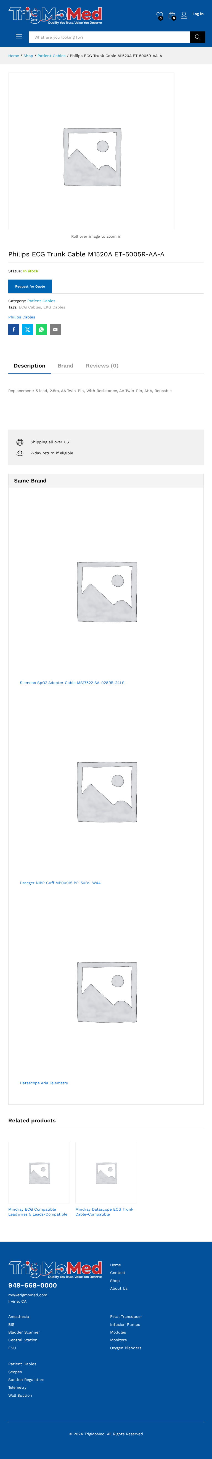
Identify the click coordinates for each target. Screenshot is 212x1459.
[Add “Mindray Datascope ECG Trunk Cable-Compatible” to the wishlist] (112, 1200)
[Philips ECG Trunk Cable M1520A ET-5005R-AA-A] (13, 329)
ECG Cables (30, 307)
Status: (15, 271)
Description (29, 365)
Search (197, 37)
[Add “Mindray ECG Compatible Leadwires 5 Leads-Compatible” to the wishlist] (45, 1200)
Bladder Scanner (24, 1332)
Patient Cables (41, 301)
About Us (119, 1288)
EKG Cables (54, 307)
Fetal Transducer (126, 1316)
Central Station (23, 1340)
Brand (65, 365)
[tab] (29, 368)
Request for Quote (30, 286)
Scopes (15, 1372)
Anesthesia (18, 1316)
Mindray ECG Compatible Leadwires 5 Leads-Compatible (37, 1211)
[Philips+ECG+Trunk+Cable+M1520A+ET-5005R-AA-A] (27, 329)
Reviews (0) (102, 365)
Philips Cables (21, 317)
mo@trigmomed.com (27, 1295)
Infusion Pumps (125, 1324)
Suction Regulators (26, 1379)
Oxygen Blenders (125, 1348)
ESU (12, 1348)
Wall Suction (20, 1395)
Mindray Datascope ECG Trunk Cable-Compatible (104, 1211)
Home (115, 1265)
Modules (118, 1332)
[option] (39, 1184)
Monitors (118, 1340)
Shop (115, 1280)
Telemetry (17, 1387)
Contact (117, 1272)
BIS (11, 1324)
